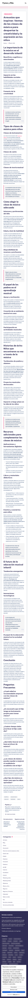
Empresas (5, 859)
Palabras (14, 959)
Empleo (4, 856)
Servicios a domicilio (7, 902)
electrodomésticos (19, 945)
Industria (5, 869)
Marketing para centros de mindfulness (12, 917)
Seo (4, 899)
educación (6, 799)
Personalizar (14, 987)
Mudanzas (5, 883)
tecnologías (5, 964)
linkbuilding (11, 954)
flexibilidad (17, 950)
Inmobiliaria (5, 872)
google (4, 867)
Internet (5, 875)
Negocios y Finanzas (8, 891)
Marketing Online (7, 880)
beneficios (6, 796)
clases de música (14, 796)
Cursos (4, 845)
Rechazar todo (13, 989)
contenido (15, 941)
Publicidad (5, 894)
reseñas (9, 961)
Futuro (23, 950)
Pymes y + (8, 805)
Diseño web (5, 853)
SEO (14, 961)
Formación (5, 861)
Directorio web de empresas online (11, 851)
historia (15, 952)
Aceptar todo (13, 992)
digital (21, 941)
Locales (21, 954)
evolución (11, 950)
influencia (4, 954)
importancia (21, 952)
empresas (4, 948)
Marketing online (7, 878)
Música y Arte (8, 14)
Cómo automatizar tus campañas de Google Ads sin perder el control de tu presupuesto (13, 921)
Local (16, 954)
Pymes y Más (8, 3)
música (18, 799)
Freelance (5, 864)
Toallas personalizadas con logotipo (11, 931)
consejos (9, 941)
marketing (4, 957)
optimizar (9, 959)
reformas (4, 961)
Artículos (5, 840)
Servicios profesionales (8, 905)
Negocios (5, 888)
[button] (10, 814)
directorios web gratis (15, 943)
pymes (19, 959)
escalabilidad (16, 948)
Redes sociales (6, 897)
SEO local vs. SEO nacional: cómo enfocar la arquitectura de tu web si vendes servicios (13, 925)
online (4, 959)
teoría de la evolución (13, 964)
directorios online (6, 943)
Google (4, 952)
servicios (18, 961)
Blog (4, 842)
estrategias (5, 950)
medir (10, 957)
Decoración (5, 848)
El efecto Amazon (6, 928)
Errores (9, 948)
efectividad (11, 945)
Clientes (4, 941)
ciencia (10, 938)
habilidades (13, 799)
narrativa (19, 957)
